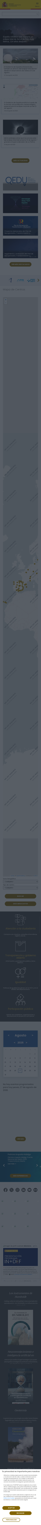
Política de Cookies (9, 1498)
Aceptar (11, 1508)
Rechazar (20, 1513)
